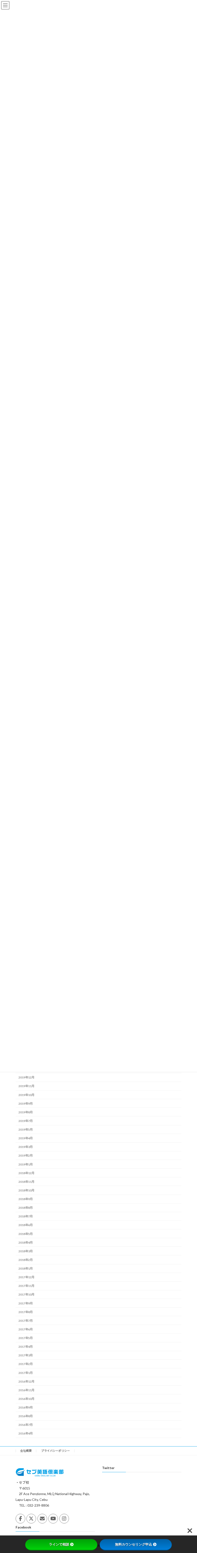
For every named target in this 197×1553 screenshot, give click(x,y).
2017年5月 (25, 1338)
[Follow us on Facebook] (20, 1518)
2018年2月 (25, 1260)
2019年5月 (25, 1129)
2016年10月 (26, 1399)
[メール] (42, 1518)
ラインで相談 (59, 1544)
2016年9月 (25, 1407)
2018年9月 (25, 1199)
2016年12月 (26, 1381)
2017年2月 (25, 1364)
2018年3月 (25, 1251)
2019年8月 (25, 1112)
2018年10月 (26, 1190)
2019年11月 (26, 1086)
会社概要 (26, 1451)
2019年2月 (25, 1155)
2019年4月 (25, 1138)
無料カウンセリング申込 (133, 1544)
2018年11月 (26, 1182)
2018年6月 (25, 1225)
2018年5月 (25, 1234)
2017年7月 (25, 1320)
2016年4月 (25, 1433)
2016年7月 (25, 1425)
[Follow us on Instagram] (64, 1518)
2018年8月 (25, 1207)
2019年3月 (25, 1147)
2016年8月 (25, 1416)
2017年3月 (25, 1355)
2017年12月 (26, 1277)
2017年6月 (25, 1329)
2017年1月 (25, 1373)
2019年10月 (26, 1095)
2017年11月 (26, 1286)
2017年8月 (25, 1312)
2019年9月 (25, 1103)
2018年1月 (25, 1268)
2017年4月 (25, 1346)
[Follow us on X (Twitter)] (31, 1518)
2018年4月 (25, 1242)
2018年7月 (25, 1216)
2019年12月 (26, 1077)
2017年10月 (26, 1294)
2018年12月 (26, 1173)
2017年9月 (25, 1303)
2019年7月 (25, 1121)
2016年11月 (26, 1390)
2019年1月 (25, 1164)
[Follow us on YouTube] (53, 1518)
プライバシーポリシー (55, 1451)
